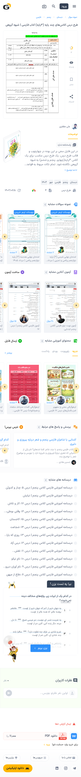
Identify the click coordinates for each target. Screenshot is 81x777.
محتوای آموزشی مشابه (58, 341)
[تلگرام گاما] (74, 768)
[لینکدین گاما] (57, 768)
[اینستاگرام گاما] (65, 768)
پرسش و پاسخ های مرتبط (56, 427)
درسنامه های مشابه (60, 480)
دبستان (60, 17)
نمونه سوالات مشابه (59, 204)
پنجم (49, 17)
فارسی (38, 17)
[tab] (73, 134)
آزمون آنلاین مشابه (60, 272)
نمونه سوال (72, 17)
